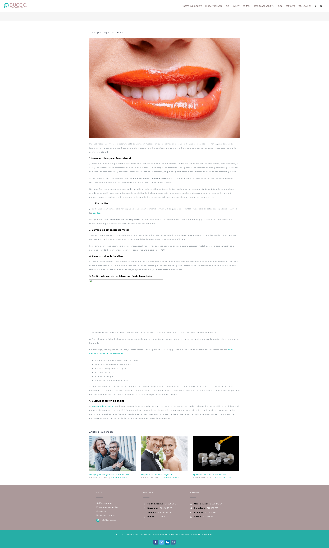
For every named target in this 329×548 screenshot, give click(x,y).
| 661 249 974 (209, 504)
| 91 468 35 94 (162, 504)
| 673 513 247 (204, 517)
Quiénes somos (104, 503)
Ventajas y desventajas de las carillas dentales (109, 474)
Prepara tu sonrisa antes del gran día (157, 474)
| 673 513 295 (205, 512)
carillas (96, 213)
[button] (321, 6)
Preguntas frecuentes (107, 507)
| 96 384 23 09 (159, 512)
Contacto (101, 511)
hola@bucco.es (108, 520)
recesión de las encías (103, 406)
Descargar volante (105, 515)
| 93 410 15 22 (159, 508)
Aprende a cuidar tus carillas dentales (209, 474)
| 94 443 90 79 (158, 517)
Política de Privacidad (173, 534)
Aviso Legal (190, 534)
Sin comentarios (119, 477)
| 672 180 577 (206, 508)
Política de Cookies (204, 534)
